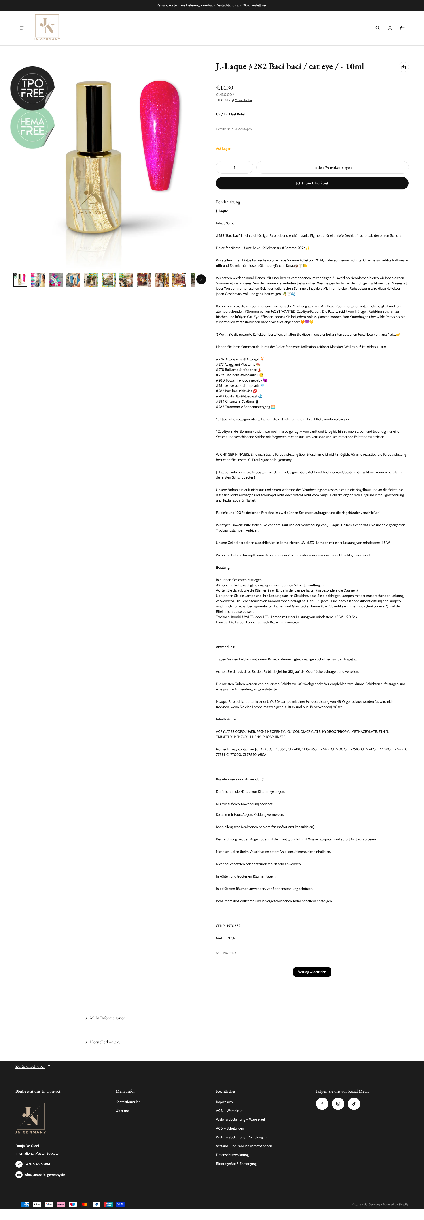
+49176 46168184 (37, 1164)
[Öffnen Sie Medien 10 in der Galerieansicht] (179, 280)
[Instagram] (338, 1104)
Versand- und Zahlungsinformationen (244, 1146)
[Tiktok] (354, 1104)
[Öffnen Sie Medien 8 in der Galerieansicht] (144, 280)
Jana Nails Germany (367, 1204)
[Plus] (247, 167)
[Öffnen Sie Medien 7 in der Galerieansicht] (126, 280)
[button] (377, 28)
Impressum (224, 1102)
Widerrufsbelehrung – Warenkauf (240, 1119)
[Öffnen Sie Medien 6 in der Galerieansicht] (109, 280)
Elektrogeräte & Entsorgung (236, 1164)
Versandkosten (243, 100)
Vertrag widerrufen (312, 972)
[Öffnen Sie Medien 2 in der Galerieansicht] (38, 280)
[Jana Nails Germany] (47, 28)
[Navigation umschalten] (21, 28)
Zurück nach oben (30, 1066)
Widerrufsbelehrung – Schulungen (241, 1137)
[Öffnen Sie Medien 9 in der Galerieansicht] (162, 280)
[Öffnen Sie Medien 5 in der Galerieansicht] (91, 280)
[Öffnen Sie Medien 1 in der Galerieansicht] (20, 280)
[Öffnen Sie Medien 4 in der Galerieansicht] (73, 280)
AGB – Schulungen (230, 1128)
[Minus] (222, 167)
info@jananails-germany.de (44, 1175)
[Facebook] (322, 1104)
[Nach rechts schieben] (201, 279)
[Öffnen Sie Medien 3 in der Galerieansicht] (56, 280)
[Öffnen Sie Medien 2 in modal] (104, 165)
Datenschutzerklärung (232, 1155)
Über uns (122, 1111)
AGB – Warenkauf (229, 1111)
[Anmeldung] (390, 28)
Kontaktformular (128, 1102)
